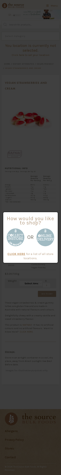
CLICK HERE (16, 254)
